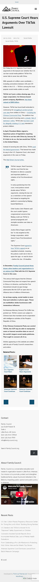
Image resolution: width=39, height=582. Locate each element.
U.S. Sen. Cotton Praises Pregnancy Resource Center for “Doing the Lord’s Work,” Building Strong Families (19, 523)
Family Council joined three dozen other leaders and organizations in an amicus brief (18, 268)
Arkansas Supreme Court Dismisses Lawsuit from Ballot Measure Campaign (18, 550)
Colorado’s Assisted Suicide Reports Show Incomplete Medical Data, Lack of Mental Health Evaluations (17, 536)
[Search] (33, 452)
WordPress (19, 576)
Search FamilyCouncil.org (10, 448)
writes (15, 160)
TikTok (16, 41)
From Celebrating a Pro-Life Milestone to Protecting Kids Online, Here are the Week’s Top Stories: (19, 544)
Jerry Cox (16, 38)
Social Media (28, 38)
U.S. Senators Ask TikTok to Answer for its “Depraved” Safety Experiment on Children (16, 529)
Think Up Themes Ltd (20, 574)
